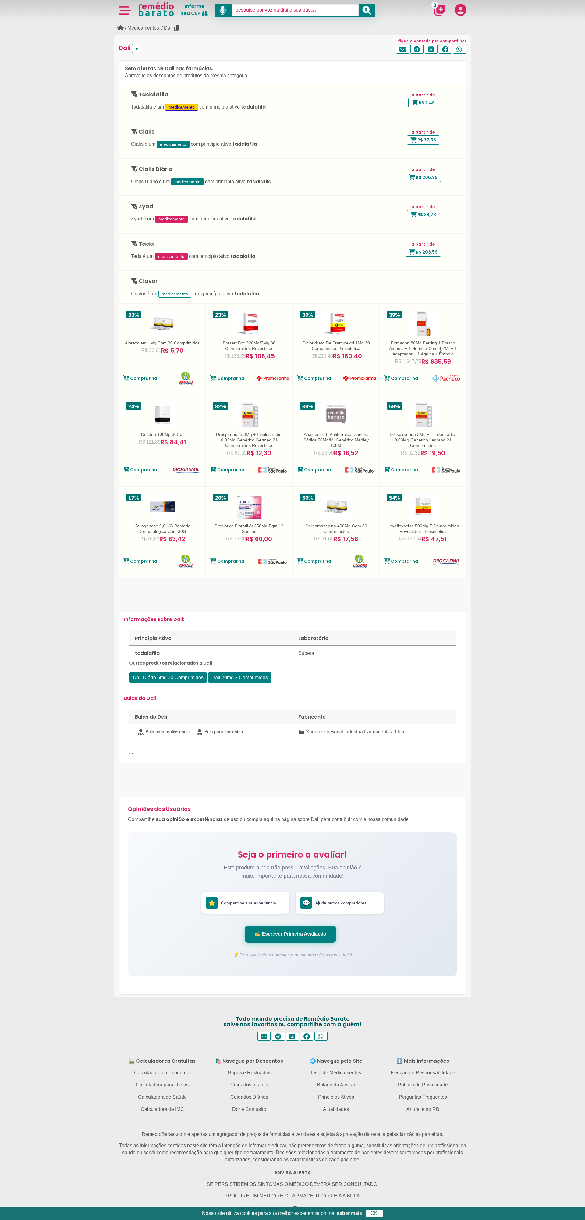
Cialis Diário (154, 169)
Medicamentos (143, 27)
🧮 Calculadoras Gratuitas (162, 1061)
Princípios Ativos (336, 1097)
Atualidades (336, 1109)
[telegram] (417, 49)
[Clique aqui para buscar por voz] (223, 10)
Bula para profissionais (167, 731)
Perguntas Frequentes (423, 1097)
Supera (306, 653)
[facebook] (445, 49)
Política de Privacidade (423, 1084)
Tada (145, 244)
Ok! (374, 1213)
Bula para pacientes (223, 731)
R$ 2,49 (426, 103)
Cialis (145, 131)
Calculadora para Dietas (162, 1084)
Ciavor (147, 281)
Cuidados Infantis (249, 1084)
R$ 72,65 (426, 140)
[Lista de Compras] (439, 10)
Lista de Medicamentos (336, 1072)
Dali (168, 27)
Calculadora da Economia (162, 1072)
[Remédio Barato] (156, 9)
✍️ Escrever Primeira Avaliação (290, 933)
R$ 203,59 (426, 252)
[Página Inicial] (120, 27)
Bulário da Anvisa (336, 1084)
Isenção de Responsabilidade (423, 1072)
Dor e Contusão (249, 1109)
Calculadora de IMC (162, 1109)
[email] (402, 49)
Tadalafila (152, 94)
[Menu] (124, 10)
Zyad (145, 206)
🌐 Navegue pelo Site (336, 1061)
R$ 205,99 (426, 177)
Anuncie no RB (422, 1109)
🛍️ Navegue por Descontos (249, 1061)
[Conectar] (460, 10)
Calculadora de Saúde (162, 1097)
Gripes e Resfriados (249, 1072)
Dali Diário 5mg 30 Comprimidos (168, 677)
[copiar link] (177, 28)
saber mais (349, 1213)
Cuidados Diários (249, 1097)
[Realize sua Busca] (367, 10)
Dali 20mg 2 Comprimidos (239, 677)
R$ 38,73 (426, 215)
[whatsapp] (459, 49)
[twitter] (431, 49)
